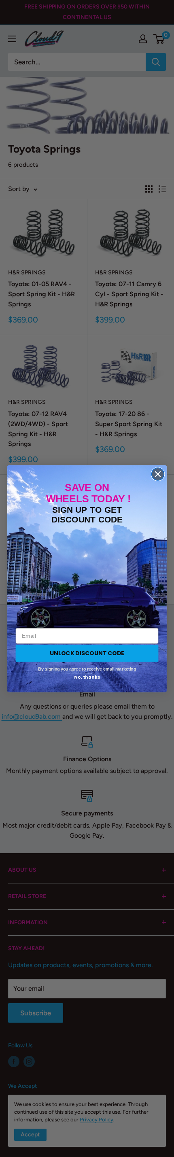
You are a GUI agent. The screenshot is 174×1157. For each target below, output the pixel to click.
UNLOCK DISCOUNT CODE (87, 653)
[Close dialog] (158, 474)
